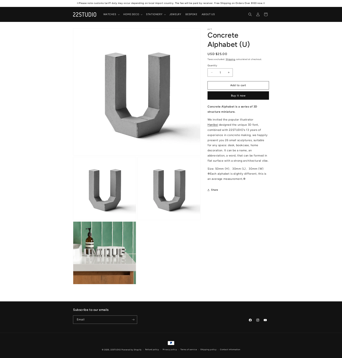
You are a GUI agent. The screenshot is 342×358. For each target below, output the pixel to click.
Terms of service (188, 349)
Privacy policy (170, 349)
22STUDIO (115, 350)
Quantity (212, 65)
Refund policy (152, 349)
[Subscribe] (133, 319)
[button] (111, 14)
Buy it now (238, 95)
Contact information (230, 349)
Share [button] (214, 189)
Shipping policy (208, 349)
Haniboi (213, 124)
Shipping (230, 59)
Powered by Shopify (131, 350)
